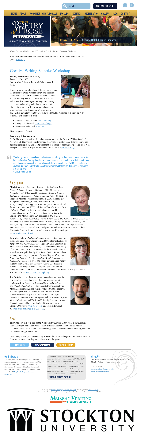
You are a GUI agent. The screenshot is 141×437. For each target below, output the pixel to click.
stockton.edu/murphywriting (101, 371)
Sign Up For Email (105, 5)
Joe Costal (40, 126)
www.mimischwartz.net (22, 232)
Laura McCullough (43, 123)
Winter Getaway (16, 51)
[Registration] (65, 346)
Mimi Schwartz (44, 120)
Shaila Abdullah (93, 390)
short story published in (28, 308)
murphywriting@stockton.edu (102, 369)
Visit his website (35, 305)
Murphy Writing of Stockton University (63, 390)
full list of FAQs (68, 147)
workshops (20, 59)
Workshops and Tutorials (33, 51)
